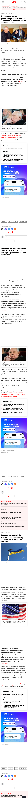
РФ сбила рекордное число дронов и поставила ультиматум (12, 527)
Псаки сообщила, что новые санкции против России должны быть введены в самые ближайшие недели (14, 394)
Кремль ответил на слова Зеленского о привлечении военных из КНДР (10, 522)
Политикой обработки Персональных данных (10, 6)
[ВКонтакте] (11, 229)
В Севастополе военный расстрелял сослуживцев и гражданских (14, 504)
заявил (21, 81)
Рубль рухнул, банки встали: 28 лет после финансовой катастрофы (11, 513)
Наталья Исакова (5, 744)
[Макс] (5, 229)
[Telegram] (8, 229)
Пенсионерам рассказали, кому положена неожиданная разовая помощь (11, 795)
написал (3, 311)
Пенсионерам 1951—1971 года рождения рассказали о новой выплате (11, 518)
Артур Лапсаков (5, 452)
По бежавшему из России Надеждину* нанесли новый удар (12, 508)
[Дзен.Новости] (2, 229)
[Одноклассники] (15, 229)
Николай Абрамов (5, 197)
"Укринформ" (4, 663)
